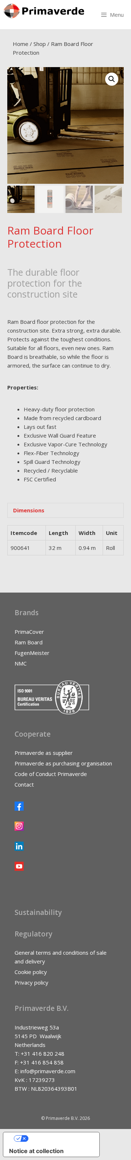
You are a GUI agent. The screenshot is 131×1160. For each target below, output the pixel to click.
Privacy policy (31, 982)
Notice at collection (36, 1151)
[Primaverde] (44, 11)
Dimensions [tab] (28, 510)
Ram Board (29, 642)
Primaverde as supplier (44, 752)
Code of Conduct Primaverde (51, 773)
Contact (24, 784)
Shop (39, 43)
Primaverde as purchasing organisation (63, 763)
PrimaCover (29, 631)
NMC (21, 663)
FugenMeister (32, 652)
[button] (111, 79)
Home (20, 43)
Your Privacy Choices (58, 1138)
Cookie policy (31, 971)
